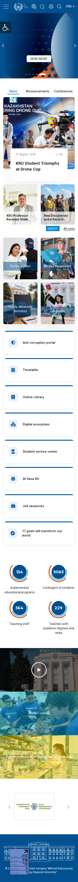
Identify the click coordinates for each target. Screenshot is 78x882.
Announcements (37, 91)
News (13, 91)
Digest (53, 228)
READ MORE (39, 52)
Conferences (63, 91)
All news (69, 228)
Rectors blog (42, 4)
